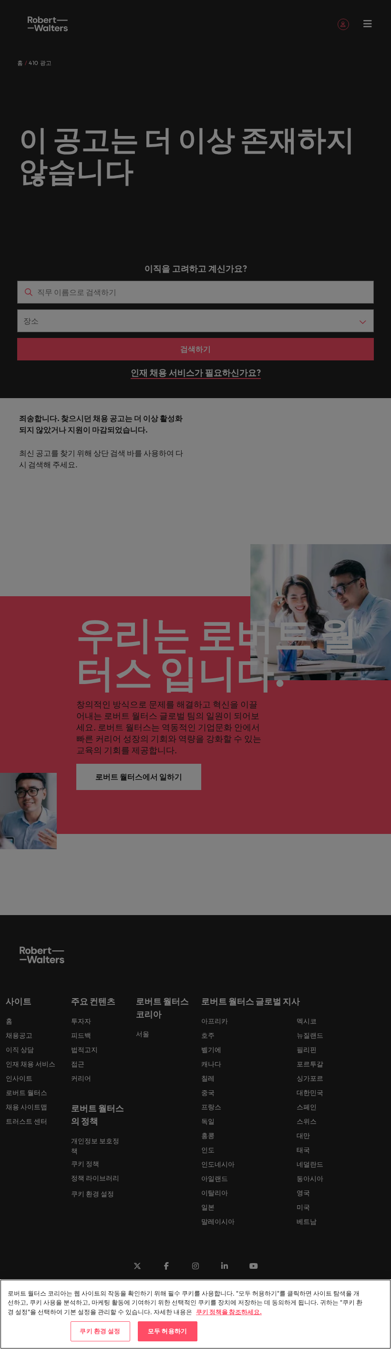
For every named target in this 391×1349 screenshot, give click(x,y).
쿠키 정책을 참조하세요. (229, 1312)
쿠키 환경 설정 (100, 1331)
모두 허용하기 (167, 1331)
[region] (195, 1314)
